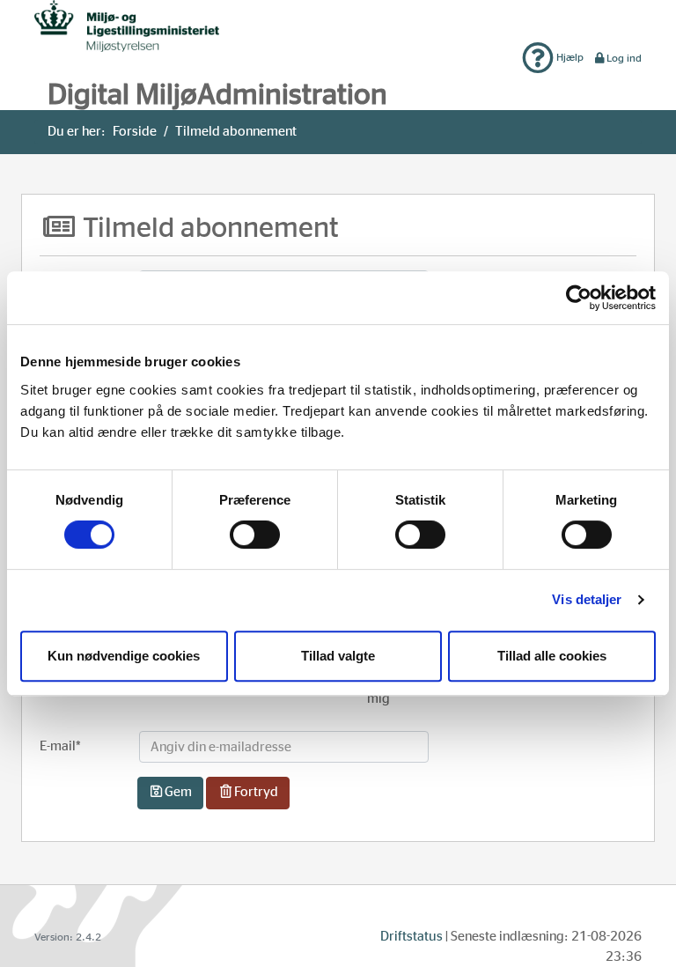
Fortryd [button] (256, 792)
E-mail (60, 746)
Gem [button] (178, 792)
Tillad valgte (338, 655)
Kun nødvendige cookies (124, 655)
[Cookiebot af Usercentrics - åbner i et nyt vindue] (579, 297)
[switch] (255, 534)
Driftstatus (411, 936)
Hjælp (569, 57)
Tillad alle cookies (551, 655)
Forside (135, 131)
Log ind (624, 58)
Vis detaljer (586, 599)
